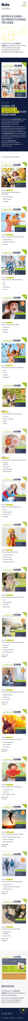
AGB (2, 1018)
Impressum (13, 1018)
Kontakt (7, 1018)
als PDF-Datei (18, 993)
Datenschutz (20, 1018)
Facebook (2, 1013)
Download (4, 656)
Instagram (5, 1013)
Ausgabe (7, 190)
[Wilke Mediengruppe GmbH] (6, 6)
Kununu (11, 1013)
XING (8, 1013)
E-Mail (16, 1000)
